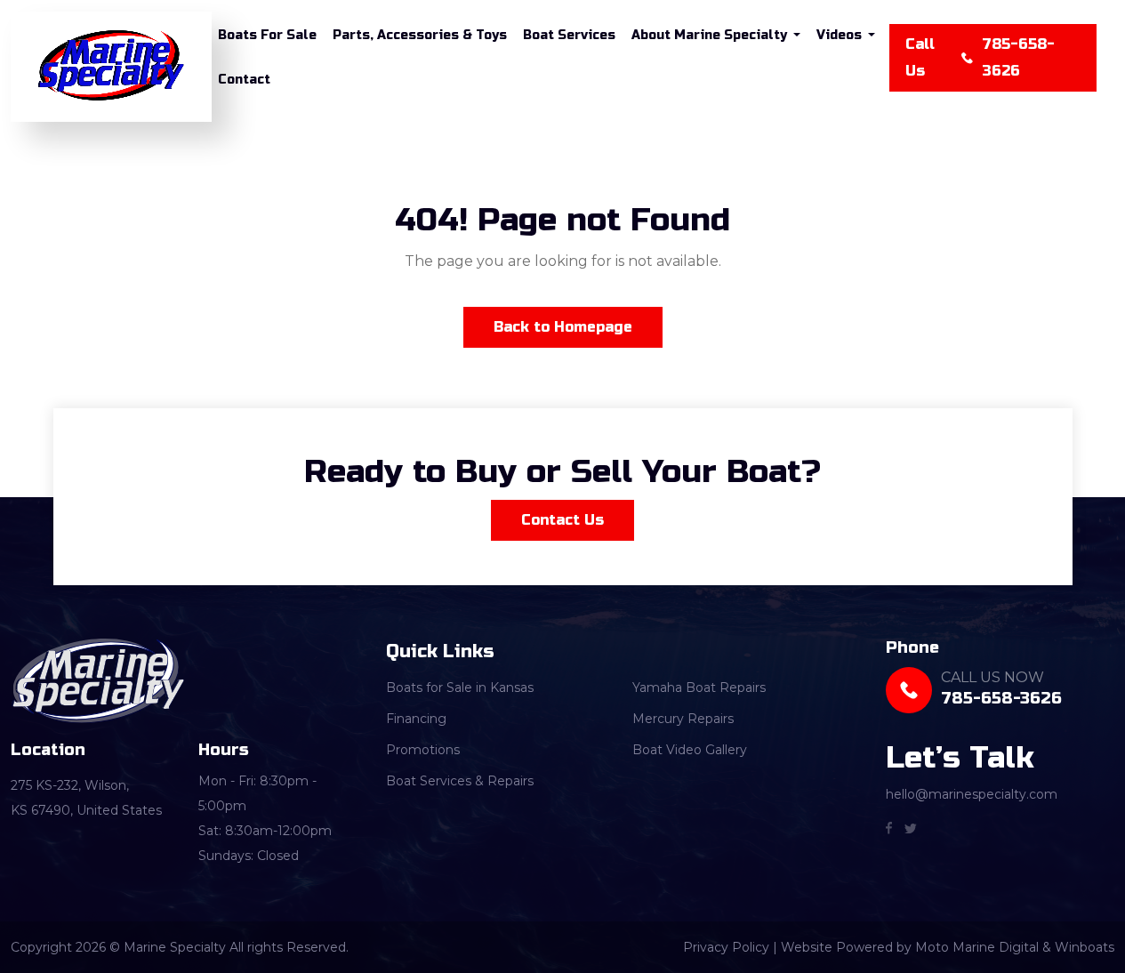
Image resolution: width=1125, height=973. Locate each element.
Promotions (423, 750)
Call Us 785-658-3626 (980, 57)
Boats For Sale (267, 35)
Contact (244, 79)
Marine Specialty (62, 161)
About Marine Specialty (709, 35)
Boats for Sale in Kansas (460, 687)
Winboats (1084, 947)
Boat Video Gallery (689, 750)
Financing (416, 719)
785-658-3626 (1001, 698)
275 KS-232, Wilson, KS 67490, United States (86, 797)
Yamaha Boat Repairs (699, 687)
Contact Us (562, 519)
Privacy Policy (726, 947)
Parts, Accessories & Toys (420, 35)
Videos (839, 35)
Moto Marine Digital (977, 947)
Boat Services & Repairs (460, 781)
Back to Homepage (563, 326)
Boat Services (569, 35)
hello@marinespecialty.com (971, 794)
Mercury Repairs (683, 719)
